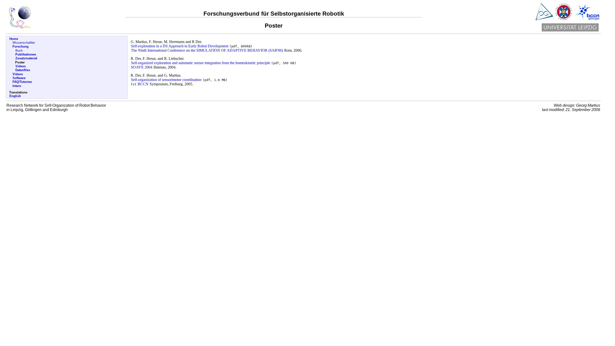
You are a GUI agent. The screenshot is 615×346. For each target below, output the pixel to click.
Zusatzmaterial (26, 58)
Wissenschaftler (23, 42)
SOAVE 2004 (141, 67)
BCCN (143, 84)
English (15, 96)
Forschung (20, 46)
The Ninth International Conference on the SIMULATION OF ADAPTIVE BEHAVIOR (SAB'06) (207, 50)
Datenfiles (22, 70)
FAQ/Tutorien (22, 82)
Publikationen (25, 54)
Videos (20, 66)
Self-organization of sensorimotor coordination (166, 80)
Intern (16, 86)
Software (18, 78)
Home (13, 39)
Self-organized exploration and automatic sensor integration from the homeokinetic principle (200, 63)
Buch (19, 50)
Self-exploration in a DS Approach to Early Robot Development (179, 46)
